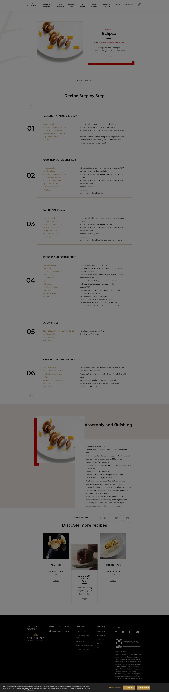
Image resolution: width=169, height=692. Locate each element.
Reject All (129, 687)
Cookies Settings (115, 687)
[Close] (166, 687)
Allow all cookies (143, 687)
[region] (84, 687)
